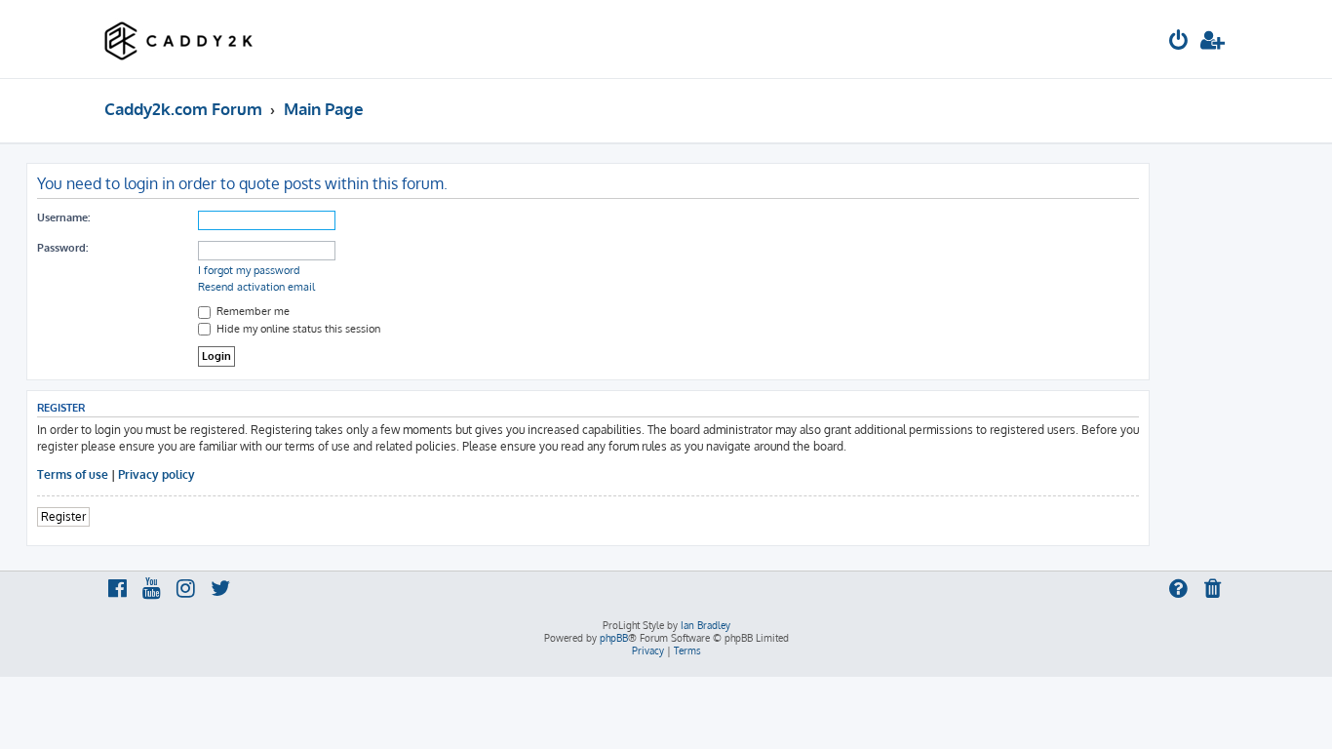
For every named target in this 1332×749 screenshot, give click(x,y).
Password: (62, 248)
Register (63, 516)
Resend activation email (256, 287)
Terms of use (72, 474)
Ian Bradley (705, 625)
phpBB (614, 638)
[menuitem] (1179, 42)
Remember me (252, 311)
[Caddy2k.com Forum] (179, 39)
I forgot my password (249, 270)
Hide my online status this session (297, 328)
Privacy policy (156, 474)
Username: (63, 217)
